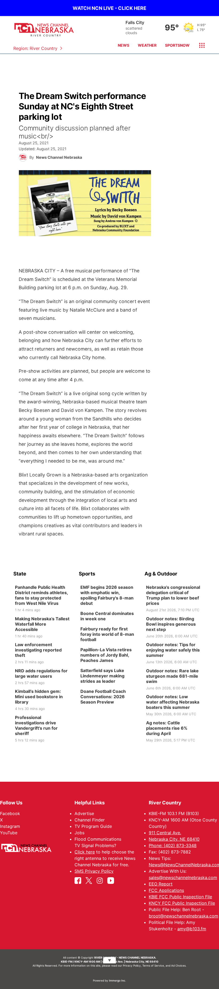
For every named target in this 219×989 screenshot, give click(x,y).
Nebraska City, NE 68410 (174, 839)
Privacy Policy (132, 965)
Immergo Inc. (117, 980)
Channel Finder (90, 820)
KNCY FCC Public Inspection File (182, 903)
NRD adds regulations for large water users (41, 673)
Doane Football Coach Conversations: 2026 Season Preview (103, 697)
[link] (44, 598)
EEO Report (161, 884)
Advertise (84, 813)
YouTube (8, 832)
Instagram (10, 826)
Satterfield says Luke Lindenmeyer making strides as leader (102, 676)
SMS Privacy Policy (94, 871)
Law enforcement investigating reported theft (38, 650)
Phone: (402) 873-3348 (173, 845)
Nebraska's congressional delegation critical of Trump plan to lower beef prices (173, 595)
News (123, 45)
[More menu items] (200, 45)
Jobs (79, 832)
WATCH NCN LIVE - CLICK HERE (109, 8)
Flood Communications (98, 839)
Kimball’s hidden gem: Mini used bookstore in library (39, 697)
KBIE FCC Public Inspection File (180, 896)
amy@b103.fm (191, 928)
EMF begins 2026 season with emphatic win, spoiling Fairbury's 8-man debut (107, 595)
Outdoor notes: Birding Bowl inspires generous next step (171, 624)
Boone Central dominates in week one (107, 616)
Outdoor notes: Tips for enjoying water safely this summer (173, 650)
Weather (147, 45)
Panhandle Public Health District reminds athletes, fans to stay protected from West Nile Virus (41, 595)
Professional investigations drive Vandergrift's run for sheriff (36, 725)
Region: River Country (35, 48)
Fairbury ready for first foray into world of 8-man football (107, 634)
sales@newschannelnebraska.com (183, 877)
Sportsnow (177, 45)
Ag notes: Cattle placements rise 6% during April (166, 728)
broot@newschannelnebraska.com (183, 916)
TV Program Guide (93, 826)
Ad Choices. (178, 965)
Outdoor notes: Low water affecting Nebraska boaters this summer (172, 702)
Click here (85, 852)
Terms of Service (153, 965)
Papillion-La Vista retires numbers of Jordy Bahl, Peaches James (106, 655)
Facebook (10, 813)
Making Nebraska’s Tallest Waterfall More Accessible (42, 624)
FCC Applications (166, 890)
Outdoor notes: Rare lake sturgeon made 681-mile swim (172, 676)
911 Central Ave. (165, 832)
